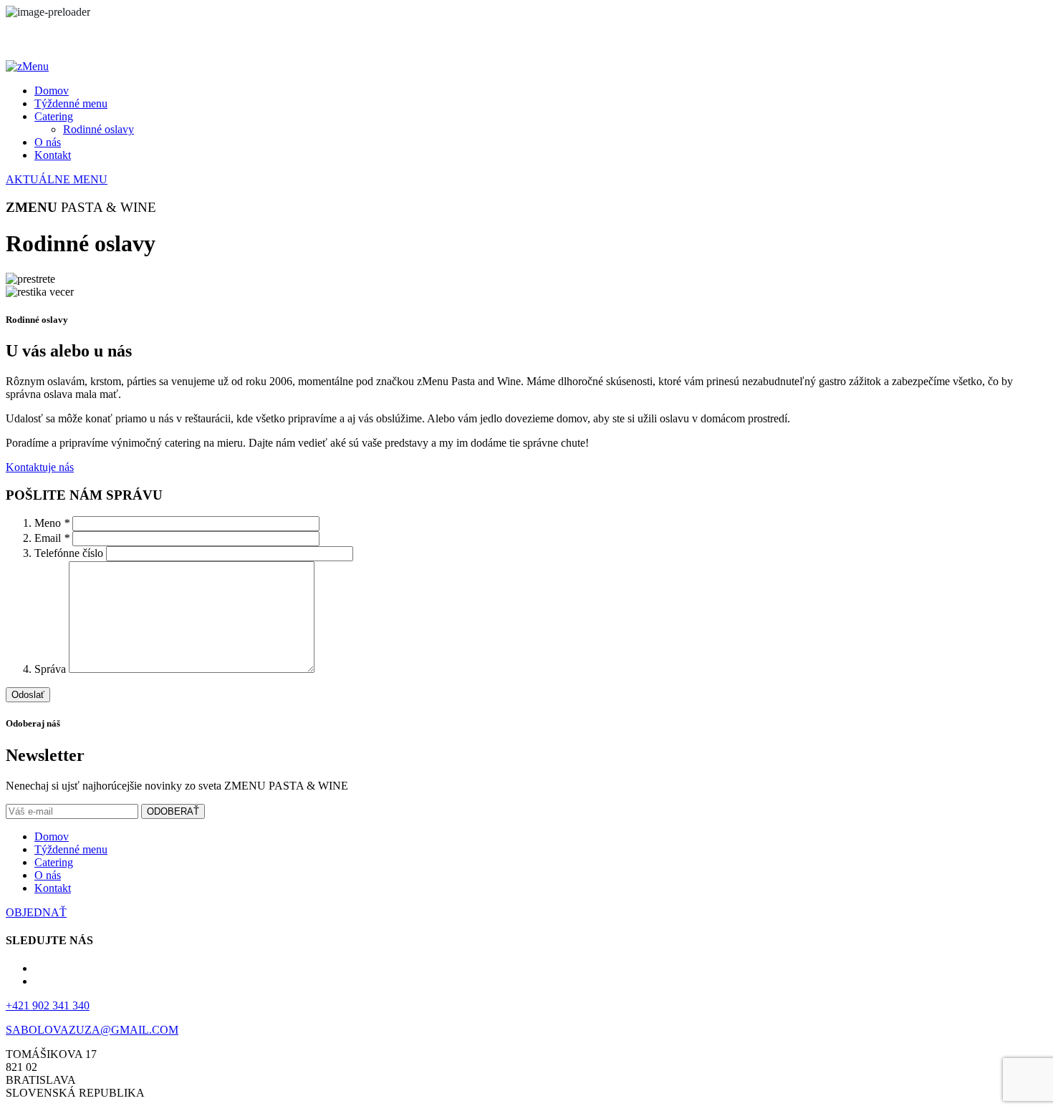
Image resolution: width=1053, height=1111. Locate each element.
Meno (51, 523)
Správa (51, 669)
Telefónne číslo (70, 553)
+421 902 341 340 (48, 1005)
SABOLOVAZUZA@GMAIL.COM (92, 1030)
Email (51, 538)
